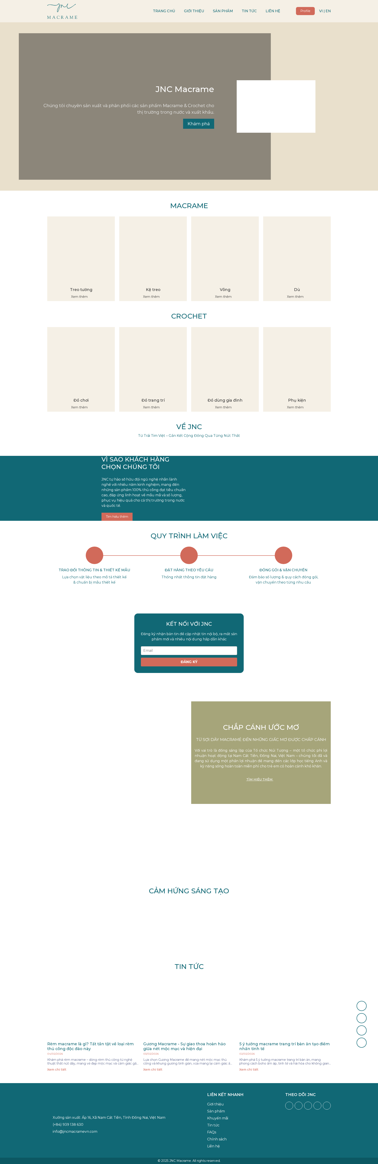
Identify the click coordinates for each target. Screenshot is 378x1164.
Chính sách (217, 1139)
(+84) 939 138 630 (68, 1124)
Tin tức (249, 11)
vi (321, 11)
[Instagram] (298, 1105)
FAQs (211, 1132)
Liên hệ (273, 11)
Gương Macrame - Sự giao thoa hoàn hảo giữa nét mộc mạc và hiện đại (184, 1046)
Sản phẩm (223, 11)
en (328, 11)
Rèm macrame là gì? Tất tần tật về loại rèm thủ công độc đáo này (90, 1046)
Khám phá (198, 123)
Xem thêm (80, 297)
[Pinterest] (317, 1105)
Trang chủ (164, 11)
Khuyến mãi (217, 1118)
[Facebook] (289, 1105)
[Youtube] (308, 1105)
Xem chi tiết (57, 1070)
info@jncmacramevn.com (75, 1131)
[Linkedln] (327, 1105)
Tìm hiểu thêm (117, 517)
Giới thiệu (194, 11)
